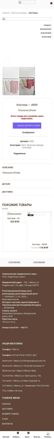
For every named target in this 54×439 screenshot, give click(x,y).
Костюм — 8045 (39, 244)
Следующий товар (50, 13)
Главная (5, 13)
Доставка (7, 192)
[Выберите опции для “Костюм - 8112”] (22, 221)
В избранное (28, 132)
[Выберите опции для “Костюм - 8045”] (47, 221)
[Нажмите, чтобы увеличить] (7, 62)
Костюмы (33, 13)
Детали (6, 184)
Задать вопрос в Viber (28, 125)
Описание (7, 167)
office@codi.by (8, 322)
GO (45, 4)
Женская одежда (19, 13)
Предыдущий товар (44, 13)
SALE (23, 145)
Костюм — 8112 (14, 218)
